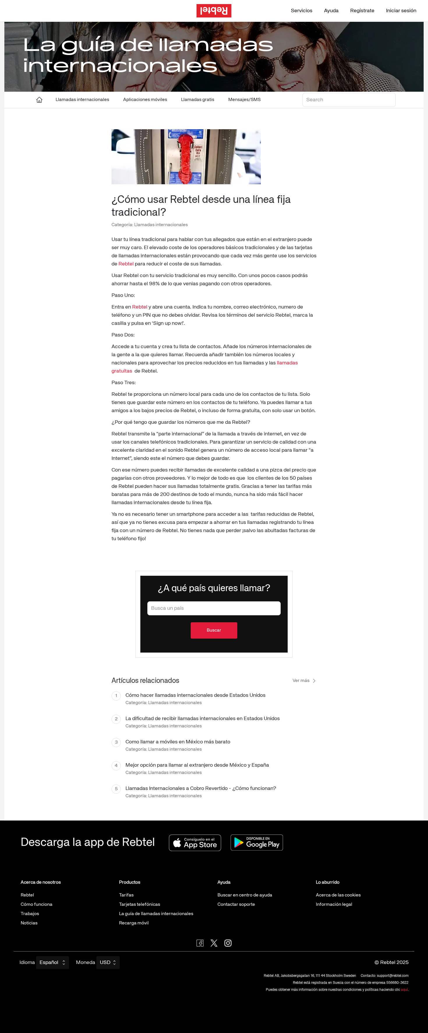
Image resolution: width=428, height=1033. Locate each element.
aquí (404, 990)
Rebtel (126, 264)
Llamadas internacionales (82, 100)
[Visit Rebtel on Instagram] (227, 943)
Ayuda (331, 10)
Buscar (214, 630)
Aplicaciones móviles (145, 100)
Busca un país (162, 606)
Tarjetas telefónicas (139, 904)
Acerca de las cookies (338, 895)
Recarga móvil (134, 923)
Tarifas (126, 895)
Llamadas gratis (197, 100)
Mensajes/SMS (244, 100)
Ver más (301, 680)
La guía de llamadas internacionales (156, 914)
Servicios (301, 10)
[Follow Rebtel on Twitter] (214, 943)
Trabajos (30, 914)
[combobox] (214, 608)
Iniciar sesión (401, 10)
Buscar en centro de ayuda (244, 895)
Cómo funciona (36, 904)
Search (311, 98)
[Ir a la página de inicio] (214, 11)
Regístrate (362, 10)
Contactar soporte (236, 904)
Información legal (334, 904)
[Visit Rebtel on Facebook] (200, 943)
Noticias (29, 923)
